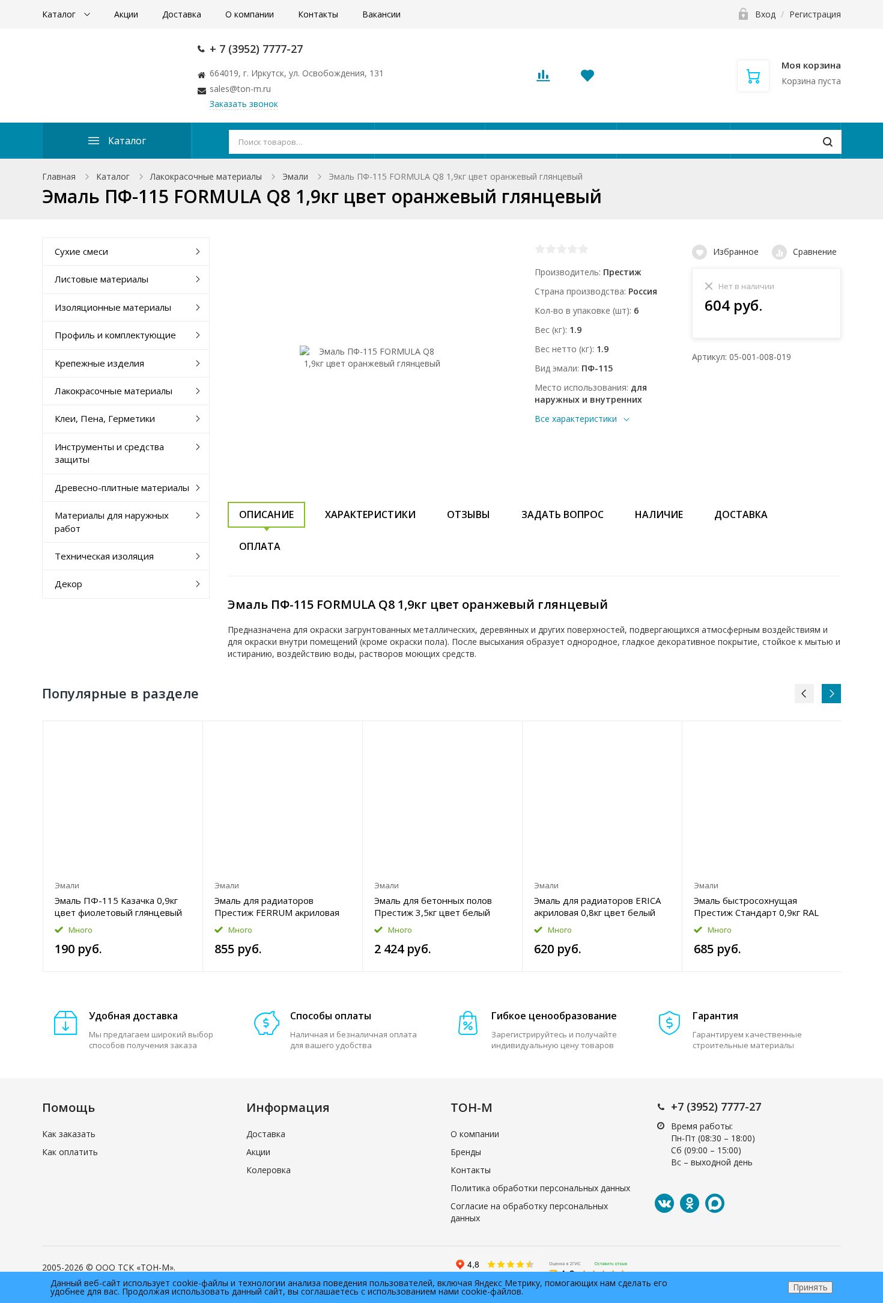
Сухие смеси (81, 251)
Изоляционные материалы (113, 307)
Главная (59, 176)
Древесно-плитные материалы (122, 487)
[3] (561, 249)
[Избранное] (164, 736)
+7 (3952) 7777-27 (716, 1106)
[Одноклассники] (689, 1203)
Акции (126, 14)
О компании (249, 14)
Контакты (318, 14)
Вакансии (381, 14)
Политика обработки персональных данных (540, 1188)
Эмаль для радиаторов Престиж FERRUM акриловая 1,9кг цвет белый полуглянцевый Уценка (276, 906)
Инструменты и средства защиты (109, 453)
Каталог (60, 14)
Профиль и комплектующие (115, 335)
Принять (810, 1287)
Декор (68, 584)
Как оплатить (70, 1152)
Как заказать (69, 1134)
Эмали (295, 176)
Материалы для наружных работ (112, 521)
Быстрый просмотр (123, 797)
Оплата (260, 546)
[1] (540, 249)
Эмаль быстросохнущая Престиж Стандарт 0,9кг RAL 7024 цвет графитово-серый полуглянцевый (756, 906)
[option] (123, 846)
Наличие (659, 514)
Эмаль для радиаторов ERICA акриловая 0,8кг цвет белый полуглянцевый (597, 906)
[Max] (714, 1203)
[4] (572, 249)
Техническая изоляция (104, 556)
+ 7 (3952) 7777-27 (256, 48)
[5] (583, 249)
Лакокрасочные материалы (206, 176)
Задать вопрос (562, 514)
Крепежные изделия (99, 363)
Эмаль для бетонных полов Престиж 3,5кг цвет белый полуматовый (433, 906)
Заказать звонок (244, 103)
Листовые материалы (101, 279)
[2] (550, 249)
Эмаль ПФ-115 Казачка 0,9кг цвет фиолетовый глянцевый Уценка (118, 906)
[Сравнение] (186, 736)
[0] (543, 79)
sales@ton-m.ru (240, 88)
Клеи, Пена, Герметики (105, 418)
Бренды (466, 1152)
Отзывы (468, 514)
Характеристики (370, 514)
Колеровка (268, 1170)
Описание (266, 514)
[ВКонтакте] (664, 1203)
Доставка (181, 14)
